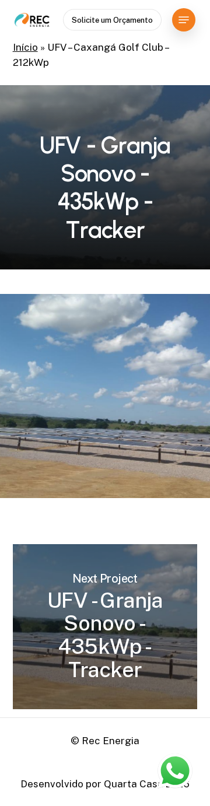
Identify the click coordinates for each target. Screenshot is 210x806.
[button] (183, 20)
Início (25, 47)
